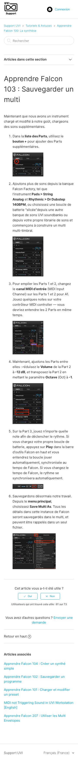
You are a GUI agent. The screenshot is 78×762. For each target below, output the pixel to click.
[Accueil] (11, 14)
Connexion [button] (62, 9)
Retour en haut (15, 636)
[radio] (27, 596)
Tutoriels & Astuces (39, 25)
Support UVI (12, 25)
